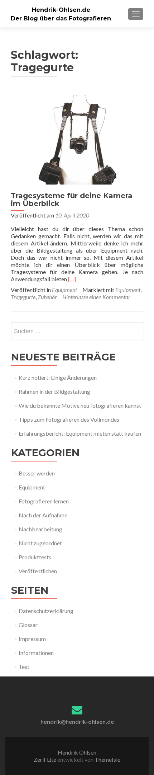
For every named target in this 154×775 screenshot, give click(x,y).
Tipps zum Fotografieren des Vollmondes (69, 419)
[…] (72, 279)
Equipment (64, 289)
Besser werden (37, 473)
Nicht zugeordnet (40, 543)
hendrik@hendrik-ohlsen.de (77, 721)
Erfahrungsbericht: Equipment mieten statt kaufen (80, 433)
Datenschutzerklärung (46, 610)
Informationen (36, 652)
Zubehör (47, 296)
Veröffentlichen (38, 571)
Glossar (28, 624)
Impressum (32, 638)
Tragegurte (23, 296)
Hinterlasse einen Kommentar (96, 296)
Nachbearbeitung (40, 529)
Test (24, 666)
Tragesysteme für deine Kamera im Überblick (72, 199)
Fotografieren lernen (44, 501)
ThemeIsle (107, 759)
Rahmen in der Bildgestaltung (54, 391)
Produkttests (35, 557)
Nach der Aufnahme (43, 515)
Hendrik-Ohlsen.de (61, 9)
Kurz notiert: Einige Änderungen (58, 377)
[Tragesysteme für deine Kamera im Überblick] (77, 138)
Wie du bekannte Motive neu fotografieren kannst (80, 405)
